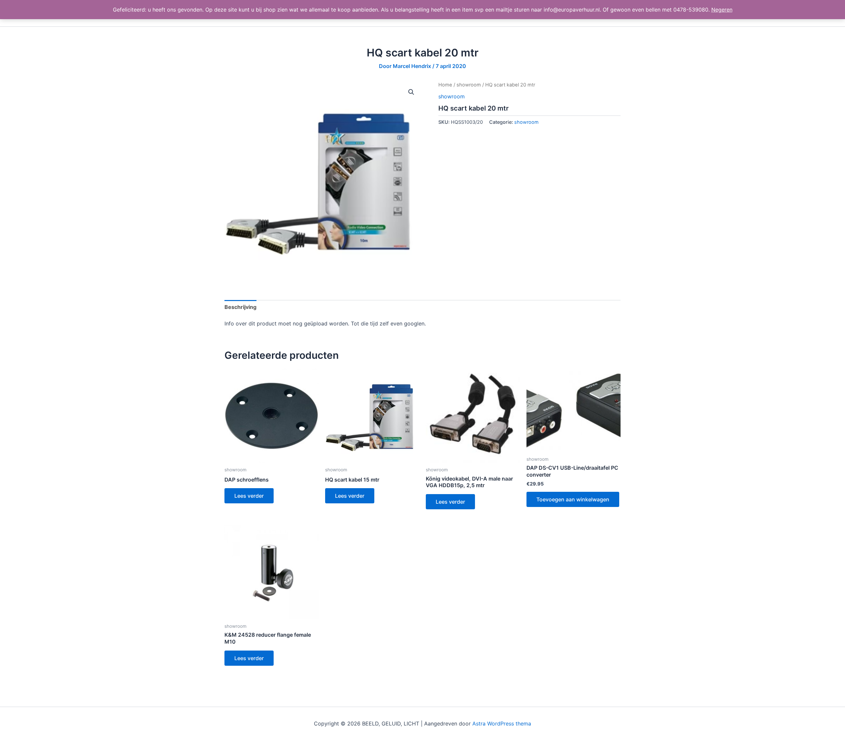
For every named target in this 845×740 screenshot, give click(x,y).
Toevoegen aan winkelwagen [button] (572, 499)
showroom (468, 85)
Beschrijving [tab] (240, 307)
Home (445, 85)
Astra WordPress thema (501, 723)
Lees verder (249, 495)
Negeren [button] (721, 9)
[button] (411, 92)
